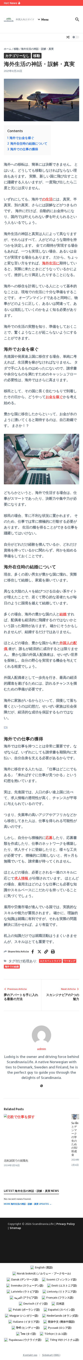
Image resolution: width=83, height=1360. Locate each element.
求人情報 (21, 878)
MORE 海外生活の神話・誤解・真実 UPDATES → (28, 1204)
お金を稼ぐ (54, 397)
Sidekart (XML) (51, 1355)
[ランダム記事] (67, 37)
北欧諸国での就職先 (16, 1160)
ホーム (7, 48)
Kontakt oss (30, 1355)
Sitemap (15, 1228)
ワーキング (69, 960)
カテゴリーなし (17, 55)
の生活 (47, 199)
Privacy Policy (65, 1223)
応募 (49, 837)
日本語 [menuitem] (60, 1303)
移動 (16, 48)
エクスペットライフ (50, 960)
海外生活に (50, 263)
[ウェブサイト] (41, 1086)
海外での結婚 (12, 966)
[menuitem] (41, 1268)
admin (41, 1049)
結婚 (63, 614)
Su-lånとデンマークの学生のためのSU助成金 (74, 1138)
